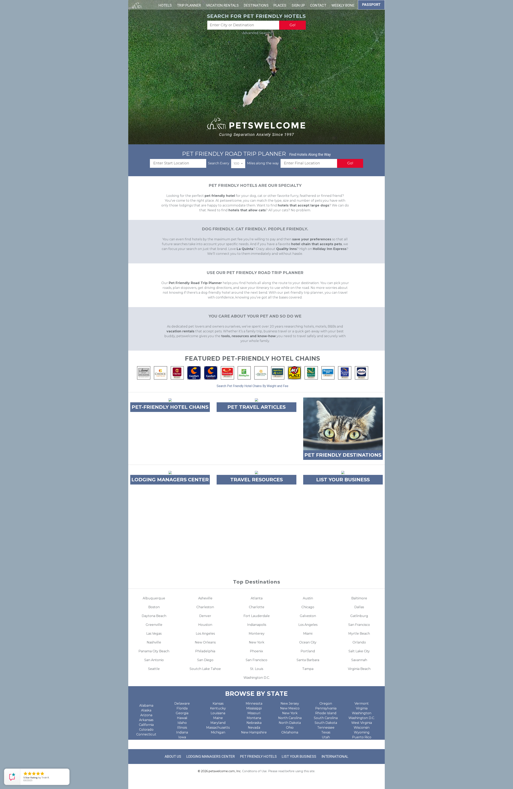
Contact (318, 5)
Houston (205, 625)
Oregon (325, 703)
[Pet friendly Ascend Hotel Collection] (143, 372)
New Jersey (290, 703)
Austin (308, 598)
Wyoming (362, 732)
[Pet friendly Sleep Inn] (344, 372)
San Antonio (154, 660)
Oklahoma (289, 732)
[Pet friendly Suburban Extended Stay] (361, 372)
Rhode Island (325, 713)
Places (280, 5)
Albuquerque (154, 598)
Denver (205, 616)
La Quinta (245, 249)
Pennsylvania (325, 708)
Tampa (307, 669)
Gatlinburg (359, 616)
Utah (326, 737)
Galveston (308, 616)
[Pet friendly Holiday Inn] (244, 372)
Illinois (182, 727)
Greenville (154, 625)
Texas (325, 732)
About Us (173, 756)
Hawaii (182, 718)
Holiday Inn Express (329, 249)
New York (256, 642)
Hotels (165, 5)
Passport (371, 4)
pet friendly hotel (220, 196)
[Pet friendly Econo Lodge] (227, 372)
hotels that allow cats (247, 210)
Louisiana (218, 713)
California (146, 725)
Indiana (182, 732)
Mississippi (254, 708)
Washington (361, 713)
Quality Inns (286, 249)
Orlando (359, 642)
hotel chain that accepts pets (316, 244)
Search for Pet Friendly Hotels (256, 16)
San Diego (205, 660)
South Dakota (326, 723)
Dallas (359, 607)
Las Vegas (154, 633)
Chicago (307, 607)
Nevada (254, 727)
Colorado (146, 729)
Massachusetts (218, 727)
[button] (238, 163)
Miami (307, 633)
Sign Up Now (257, 553)
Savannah (359, 660)
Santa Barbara (308, 660)
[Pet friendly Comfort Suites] (210, 372)
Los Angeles (307, 625)
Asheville (205, 598)
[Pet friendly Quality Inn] (311, 372)
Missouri (253, 713)
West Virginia (361, 723)
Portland (308, 651)
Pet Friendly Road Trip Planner (195, 283)
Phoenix (256, 651)
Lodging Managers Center (210, 756)
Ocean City (307, 642)
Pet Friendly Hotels (258, 756)
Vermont (361, 703)
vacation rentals (180, 331)
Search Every (218, 163)
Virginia (362, 708)
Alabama (146, 705)
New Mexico (290, 708)
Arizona (146, 715)
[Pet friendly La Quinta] (261, 372)
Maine (218, 718)
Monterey (257, 633)
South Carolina (326, 718)
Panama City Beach (153, 651)
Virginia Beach (359, 669)
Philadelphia (205, 651)
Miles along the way (263, 163)
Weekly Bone (342, 5)
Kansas (218, 703)
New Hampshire (254, 732)
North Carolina (290, 718)
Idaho (182, 723)
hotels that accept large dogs (303, 205)
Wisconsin (362, 727)
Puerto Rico (361, 737)
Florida (182, 708)
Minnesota (254, 703)
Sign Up (298, 5)
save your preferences (311, 239)
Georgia (182, 713)
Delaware (182, 703)
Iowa (182, 737)
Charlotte (256, 607)
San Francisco (359, 625)
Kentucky (218, 708)
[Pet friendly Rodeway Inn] (328, 372)
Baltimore (359, 598)
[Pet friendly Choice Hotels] (160, 372)
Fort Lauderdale (256, 616)
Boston (154, 607)
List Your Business (299, 756)
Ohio (290, 727)
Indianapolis (256, 625)
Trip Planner (189, 5)
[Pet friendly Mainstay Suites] (277, 372)
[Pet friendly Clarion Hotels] (177, 372)
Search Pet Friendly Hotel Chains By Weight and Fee (252, 386)
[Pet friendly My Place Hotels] (294, 372)
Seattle (154, 669)
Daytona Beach (154, 616)
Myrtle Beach (359, 633)
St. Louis (256, 669)
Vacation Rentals (222, 5)
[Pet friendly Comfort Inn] (194, 372)
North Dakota (290, 723)
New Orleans (205, 642)
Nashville (154, 642)
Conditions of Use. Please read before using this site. (278, 771)
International (334, 756)
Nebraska (254, 723)
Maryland (218, 723)
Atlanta (257, 598)
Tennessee (325, 727)
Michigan (218, 732)
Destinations (256, 5)
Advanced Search (256, 33)
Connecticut (146, 734)
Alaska (146, 710)
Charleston (205, 607)
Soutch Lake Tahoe (205, 669)
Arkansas (146, 720)
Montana (254, 718)
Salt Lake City (359, 651)
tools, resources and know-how (248, 336)
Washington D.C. (256, 678)
